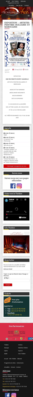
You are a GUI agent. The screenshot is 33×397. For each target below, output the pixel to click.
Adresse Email (8, 269)
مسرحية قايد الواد (8, 145)
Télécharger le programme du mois (16, 166)
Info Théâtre (15, 1)
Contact (26, 5)
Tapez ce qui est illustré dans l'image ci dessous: (16, 274)
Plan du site (19, 5)
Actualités (11, 5)
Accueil (8, 1)
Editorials (23, 1)
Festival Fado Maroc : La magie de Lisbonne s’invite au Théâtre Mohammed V (11, 160)
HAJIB (5, 135)
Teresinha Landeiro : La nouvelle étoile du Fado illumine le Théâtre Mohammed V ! (10, 152)
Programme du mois (13, 3)
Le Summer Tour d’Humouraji (8, 140)
